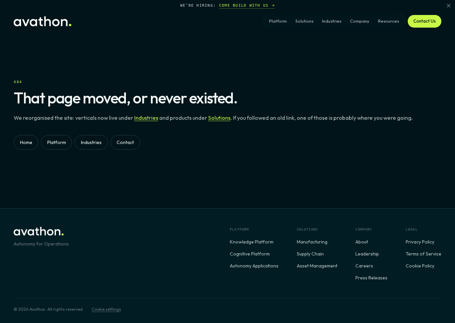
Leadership (367, 254)
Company (359, 21)
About (361, 242)
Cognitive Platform (250, 254)
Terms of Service (423, 254)
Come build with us (244, 5)
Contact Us (424, 21)
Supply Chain (310, 254)
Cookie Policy (420, 266)
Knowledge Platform (251, 242)
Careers (364, 266)
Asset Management (317, 266)
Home (26, 142)
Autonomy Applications (254, 266)
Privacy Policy (420, 242)
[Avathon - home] (42, 21)
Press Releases (371, 278)
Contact (125, 142)
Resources (388, 21)
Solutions (304, 21)
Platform (278, 21)
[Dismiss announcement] (448, 5)
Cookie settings (106, 309)
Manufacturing (312, 242)
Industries (331, 21)
